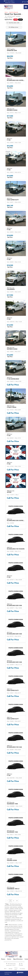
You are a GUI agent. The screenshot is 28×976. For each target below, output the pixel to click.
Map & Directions (17, 959)
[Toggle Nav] (26, 7)
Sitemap (10, 968)
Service (9, 959)
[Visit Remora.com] (20, 972)
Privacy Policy (16, 969)
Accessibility (22, 968)
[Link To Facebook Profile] (20, 956)
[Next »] (17, 900)
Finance (3, 959)
